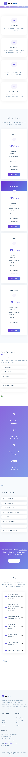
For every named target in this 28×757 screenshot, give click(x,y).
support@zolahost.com (11, 743)
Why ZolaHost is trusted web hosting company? (13, 597)
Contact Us (14, 560)
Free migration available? (11, 635)
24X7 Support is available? (12, 643)
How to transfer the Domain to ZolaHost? (13, 617)
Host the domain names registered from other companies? (12, 608)
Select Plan (14, 174)
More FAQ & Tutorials (13, 650)
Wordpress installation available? (10, 626)
